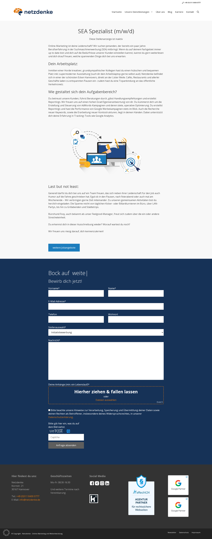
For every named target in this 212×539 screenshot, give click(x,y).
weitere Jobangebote (64, 247)
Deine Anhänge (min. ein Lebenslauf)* (105, 393)
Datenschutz (184, 532)
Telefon (52, 314)
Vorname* (54, 288)
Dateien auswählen (106, 400)
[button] (197, 12)
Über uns (160, 11)
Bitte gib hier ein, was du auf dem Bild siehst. (63, 425)
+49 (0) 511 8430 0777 (192, 2)
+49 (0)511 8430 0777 (27, 496)
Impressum (196, 532)
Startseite (117, 11)
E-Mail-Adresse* (57, 301)
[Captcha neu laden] (68, 431)
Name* (112, 288)
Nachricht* (54, 340)
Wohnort (113, 314)
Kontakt (190, 11)
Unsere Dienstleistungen (137, 11)
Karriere (179, 11)
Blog (170, 11)
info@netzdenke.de (29, 499)
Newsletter (172, 532)
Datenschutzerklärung (60, 417)
